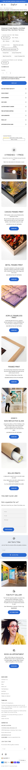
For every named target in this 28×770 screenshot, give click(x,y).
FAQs (2, 684)
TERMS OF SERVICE (5, 696)
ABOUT (3, 682)
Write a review (14, 139)
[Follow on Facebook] (2, 754)
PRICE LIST (3, 686)
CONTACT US (4, 679)
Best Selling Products (8, 8)
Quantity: (3, 70)
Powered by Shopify (13, 766)
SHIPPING (3, 691)
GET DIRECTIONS (14, 612)
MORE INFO (14, 228)
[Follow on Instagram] (6, 754)
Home (1, 8)
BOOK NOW (14, 666)
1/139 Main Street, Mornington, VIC (9, 727)
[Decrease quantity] (3, 73)
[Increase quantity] (10, 73)
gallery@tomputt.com (6, 734)
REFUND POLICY (5, 693)
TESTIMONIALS (4, 689)
